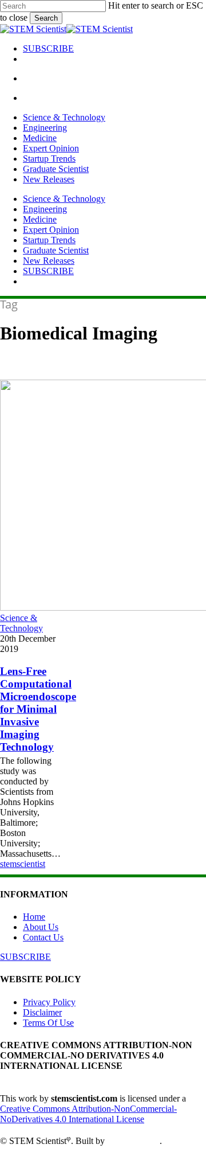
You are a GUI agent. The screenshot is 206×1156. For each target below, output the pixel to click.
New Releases (48, 260)
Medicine (40, 219)
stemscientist (22, 864)
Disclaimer (42, 1012)
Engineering (45, 209)
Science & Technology (64, 199)
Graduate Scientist (56, 250)
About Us (40, 927)
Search (46, 18)
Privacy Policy (49, 1002)
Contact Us (43, 937)
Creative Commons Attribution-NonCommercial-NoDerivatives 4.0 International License (88, 1114)
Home (34, 916)
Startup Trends (49, 240)
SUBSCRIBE (48, 271)
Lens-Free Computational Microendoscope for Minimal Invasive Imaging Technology (38, 709)
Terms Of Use (48, 1023)
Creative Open (133, 1141)
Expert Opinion (51, 230)
